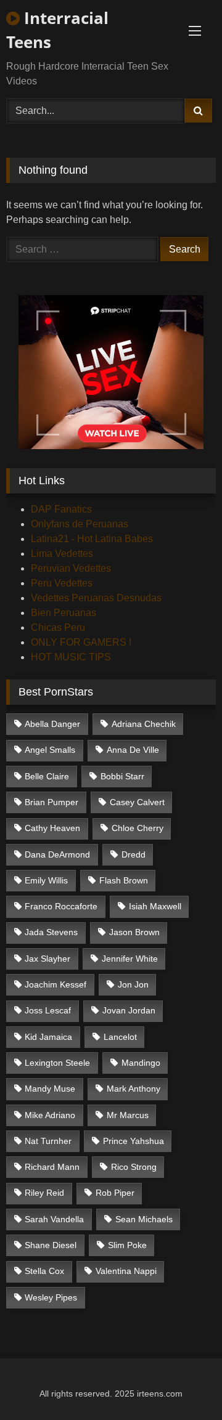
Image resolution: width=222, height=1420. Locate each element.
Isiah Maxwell (155, 906)
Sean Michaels (144, 1219)
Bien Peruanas (63, 612)
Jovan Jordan (128, 1010)
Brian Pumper (51, 802)
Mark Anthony (133, 1088)
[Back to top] (183, 1383)
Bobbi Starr (122, 776)
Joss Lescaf (48, 1010)
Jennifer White (130, 959)
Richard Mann (52, 1167)
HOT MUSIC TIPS (71, 657)
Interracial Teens (57, 30)
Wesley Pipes (51, 1297)
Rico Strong (134, 1167)
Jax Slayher (47, 959)
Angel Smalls (50, 750)
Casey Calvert (137, 802)
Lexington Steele (57, 1063)
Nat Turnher (48, 1141)
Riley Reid (44, 1193)
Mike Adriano (50, 1115)
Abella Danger (52, 724)
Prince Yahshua (133, 1141)
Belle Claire (47, 776)
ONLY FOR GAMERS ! (81, 642)
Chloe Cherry (137, 828)
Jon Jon (133, 984)
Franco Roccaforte (61, 906)
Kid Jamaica (48, 1037)
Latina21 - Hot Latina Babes (92, 539)
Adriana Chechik (144, 724)
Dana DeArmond (57, 854)
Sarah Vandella (54, 1219)
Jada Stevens (51, 932)
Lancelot (120, 1037)
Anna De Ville (133, 750)
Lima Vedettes (62, 553)
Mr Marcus (128, 1115)
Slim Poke (127, 1245)
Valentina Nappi (126, 1271)
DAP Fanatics (61, 509)
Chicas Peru (58, 627)
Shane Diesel (50, 1245)
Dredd (133, 854)
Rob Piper (115, 1193)
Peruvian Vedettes (71, 568)
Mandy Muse (50, 1088)
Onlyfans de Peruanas (79, 524)
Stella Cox (44, 1271)
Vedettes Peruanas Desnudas (96, 598)
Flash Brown (123, 880)
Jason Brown (134, 932)
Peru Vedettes (61, 583)
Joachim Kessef (55, 984)
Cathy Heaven (52, 828)
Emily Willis (46, 880)
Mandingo (140, 1063)
